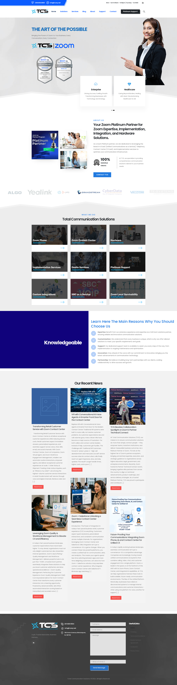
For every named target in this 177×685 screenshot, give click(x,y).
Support (102, 11)
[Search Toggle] (144, 11)
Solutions (64, 11)
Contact (113, 11)
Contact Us (134, 647)
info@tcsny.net (55, 3)
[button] (111, 110)
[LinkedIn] (142, 2)
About (92, 11)
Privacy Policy (134, 651)
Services (75, 11)
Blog (84, 11)
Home (53, 11)
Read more (38, 487)
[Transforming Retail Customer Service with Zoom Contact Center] (50, 406)
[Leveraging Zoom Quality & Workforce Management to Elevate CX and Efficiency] (50, 513)
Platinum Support (130, 11)
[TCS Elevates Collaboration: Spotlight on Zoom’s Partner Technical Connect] (127, 406)
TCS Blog (133, 632)
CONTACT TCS (102, 175)
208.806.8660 (40, 3)
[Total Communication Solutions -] (40, 11)
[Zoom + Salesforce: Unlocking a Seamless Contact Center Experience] (88, 496)
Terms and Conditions (137, 636)
